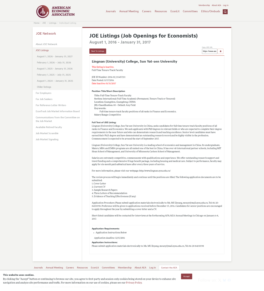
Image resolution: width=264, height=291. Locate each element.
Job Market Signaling (47, 139)
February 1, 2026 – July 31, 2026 (54, 62)
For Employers (43, 93)
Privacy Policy (134, 283)
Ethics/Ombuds (210, 11)
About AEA (216, 5)
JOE (44, 23)
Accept (186, 276)
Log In (225, 5)
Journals (111, 11)
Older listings (44, 87)
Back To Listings (97, 51)
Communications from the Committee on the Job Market (58, 119)
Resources (161, 11)
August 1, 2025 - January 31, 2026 (55, 68)
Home (36, 23)
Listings (52, 23)
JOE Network (46, 33)
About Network (46, 44)
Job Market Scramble (47, 133)
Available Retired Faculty (49, 127)
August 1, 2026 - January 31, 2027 (54, 56)
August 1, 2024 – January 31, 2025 (55, 80)
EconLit (175, 11)
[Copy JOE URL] (220, 51)
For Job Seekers (44, 99)
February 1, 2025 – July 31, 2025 (54, 74)
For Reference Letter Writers (51, 105)
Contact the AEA (169, 267)
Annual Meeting (129, 11)
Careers (146, 11)
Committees (190, 11)
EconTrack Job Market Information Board (58, 111)
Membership (204, 5)
